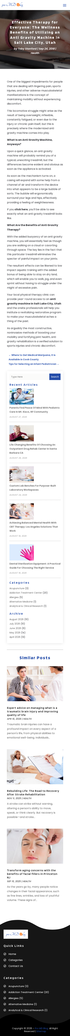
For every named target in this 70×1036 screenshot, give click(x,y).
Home (12, 954)
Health (35, 53)
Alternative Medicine (21, 601)
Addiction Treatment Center (25, 592)
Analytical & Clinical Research (26, 606)
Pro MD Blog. (42, 1028)
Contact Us (15, 966)
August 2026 (16, 619)
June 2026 (15, 628)
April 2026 (14, 637)
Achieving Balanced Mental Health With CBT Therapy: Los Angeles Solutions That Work (33, 526)
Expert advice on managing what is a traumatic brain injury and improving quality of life (32, 711)
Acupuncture (16, 588)
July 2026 (14, 623)
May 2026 (14, 632)
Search (55, 376)
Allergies (14, 597)
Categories (15, 960)
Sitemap (41, 1031)
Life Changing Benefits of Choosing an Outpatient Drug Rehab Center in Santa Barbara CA (33, 448)
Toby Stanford (27, 49)
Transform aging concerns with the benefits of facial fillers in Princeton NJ (32, 874)
